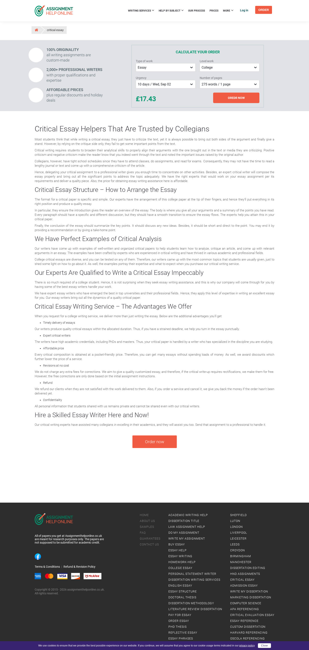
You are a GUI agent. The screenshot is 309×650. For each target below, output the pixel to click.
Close (264, 645)
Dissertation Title (183, 521)
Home (144, 515)
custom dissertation (247, 626)
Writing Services (140, 10)
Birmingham (240, 556)
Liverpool (238, 532)
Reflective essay (182, 632)
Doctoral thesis (182, 597)
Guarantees (150, 538)
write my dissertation (249, 591)
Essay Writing (180, 556)
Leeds (235, 544)
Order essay (178, 620)
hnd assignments (245, 573)
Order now (154, 441)
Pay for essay (179, 615)
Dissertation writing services (194, 579)
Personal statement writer (192, 573)
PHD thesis (177, 626)
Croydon (237, 550)
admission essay (244, 585)
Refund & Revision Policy (79, 566)
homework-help (182, 562)
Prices (214, 10)
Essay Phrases (180, 638)
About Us (147, 521)
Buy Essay (176, 544)
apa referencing (244, 609)
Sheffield (238, 515)
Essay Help (177, 550)
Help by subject (170, 10)
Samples (147, 526)
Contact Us (149, 544)
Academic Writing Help (188, 515)
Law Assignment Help (186, 526)
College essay (180, 568)
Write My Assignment (186, 538)
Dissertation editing (247, 568)
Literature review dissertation (195, 609)
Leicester (238, 538)
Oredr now (236, 98)
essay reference (244, 620)
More (227, 10)
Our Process (196, 10)
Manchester (240, 562)
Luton (235, 521)
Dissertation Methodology (191, 603)
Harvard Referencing (249, 632)
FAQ (143, 532)
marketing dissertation (250, 597)
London (236, 526)
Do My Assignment (183, 532)
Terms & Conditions (47, 566)
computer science (245, 603)
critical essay (242, 579)
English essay (180, 585)
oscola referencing (247, 638)
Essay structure (182, 591)
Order (263, 10)
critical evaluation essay (252, 615)
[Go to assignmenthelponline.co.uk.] (36, 29)
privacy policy (247, 645)
